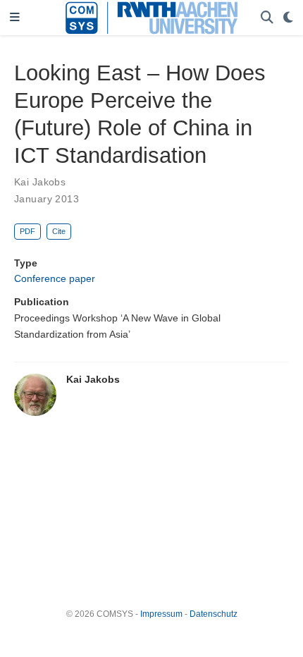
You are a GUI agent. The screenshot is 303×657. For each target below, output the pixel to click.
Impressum (161, 614)
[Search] (267, 18)
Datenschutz (213, 614)
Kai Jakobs (40, 182)
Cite (59, 231)
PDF (27, 231)
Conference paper (54, 278)
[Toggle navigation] (15, 18)
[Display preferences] (288, 18)
